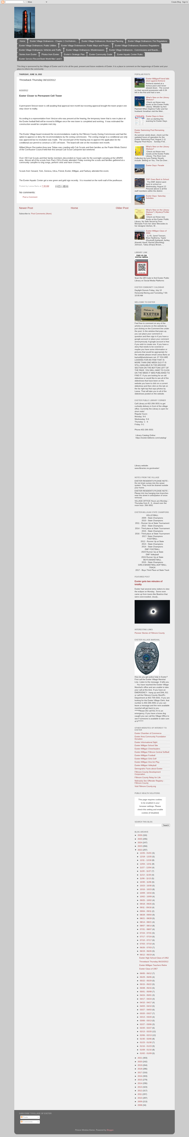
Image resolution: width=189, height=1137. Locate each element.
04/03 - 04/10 (146, 1006)
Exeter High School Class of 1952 (154, 958)
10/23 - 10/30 (146, 886)
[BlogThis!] (59, 186)
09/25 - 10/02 (146, 900)
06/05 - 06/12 (146, 973)
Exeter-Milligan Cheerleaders (147, 749)
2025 (140, 839)
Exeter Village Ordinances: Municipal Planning (102, 41)
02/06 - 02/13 (146, 1035)
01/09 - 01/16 (146, 1050)
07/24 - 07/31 (146, 933)
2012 (140, 1091)
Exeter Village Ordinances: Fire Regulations (147, 41)
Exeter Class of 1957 (148, 969)
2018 (140, 1069)
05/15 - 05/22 (146, 984)
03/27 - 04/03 (146, 1010)
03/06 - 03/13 (146, 1021)
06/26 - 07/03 (146, 948)
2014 (140, 1083)
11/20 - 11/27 (146, 871)
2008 (140, 1105)
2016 (140, 1076)
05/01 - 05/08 (146, 992)
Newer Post (26, 208)
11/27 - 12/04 (146, 868)
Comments (27, 1122)
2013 (140, 1087)
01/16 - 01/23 (146, 1046)
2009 (140, 1102)
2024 (140, 843)
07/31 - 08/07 (146, 929)
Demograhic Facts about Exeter (148, 769)
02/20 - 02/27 (146, 1028)
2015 (140, 1080)
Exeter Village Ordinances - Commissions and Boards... (134, 50)
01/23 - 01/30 (146, 1042)
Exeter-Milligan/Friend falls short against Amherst (157, 80)
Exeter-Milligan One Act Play (147, 762)
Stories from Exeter (28, 54)
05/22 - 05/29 (146, 981)
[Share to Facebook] (64, 186)
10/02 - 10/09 (146, 897)
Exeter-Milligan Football (145, 755)
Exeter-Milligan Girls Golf (145, 759)
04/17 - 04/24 (146, 999)
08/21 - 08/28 (146, 918)
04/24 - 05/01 (146, 995)
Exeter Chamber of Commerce (148, 733)
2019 (140, 1065)
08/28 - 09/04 (146, 915)
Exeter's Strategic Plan (74, 54)
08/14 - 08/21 (146, 922)
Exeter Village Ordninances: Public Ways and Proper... (85, 45)
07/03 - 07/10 (146, 944)
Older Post (122, 208)
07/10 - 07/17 (146, 940)
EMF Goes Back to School (157, 179)
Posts (25, 1117)
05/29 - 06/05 (146, 977)
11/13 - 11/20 (146, 875)
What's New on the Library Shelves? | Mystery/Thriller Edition (157, 212)
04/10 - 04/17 (146, 1002)
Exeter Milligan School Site (146, 745)
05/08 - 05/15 (146, 988)
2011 (140, 1094)
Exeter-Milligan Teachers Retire (153, 965)
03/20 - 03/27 (146, 1013)
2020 (140, 1062)
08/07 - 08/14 (146, 926)
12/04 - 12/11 (146, 864)
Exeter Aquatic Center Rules (130, 54)
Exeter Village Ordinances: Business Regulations (137, 45)
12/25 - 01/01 (146, 853)
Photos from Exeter (50, 54)
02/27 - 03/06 (146, 1024)
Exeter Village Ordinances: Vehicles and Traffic (40, 50)
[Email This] (56, 186)
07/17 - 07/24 (146, 937)
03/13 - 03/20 (146, 1017)
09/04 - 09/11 (146, 911)
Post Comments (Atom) (41, 214)
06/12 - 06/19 (146, 955)
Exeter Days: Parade (155, 165)
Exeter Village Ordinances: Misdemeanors (85, 50)
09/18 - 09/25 (146, 904)
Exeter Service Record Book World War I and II (40, 59)
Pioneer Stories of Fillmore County (150, 633)
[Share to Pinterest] (67, 186)
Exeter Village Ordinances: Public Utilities (37, 45)
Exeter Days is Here (154, 116)
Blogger (110, 1130)
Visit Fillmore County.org (145, 786)
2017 (140, 1073)
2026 (140, 835)
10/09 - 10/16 (146, 893)
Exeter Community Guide (100, 54)
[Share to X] (61, 186)
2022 (140, 850)
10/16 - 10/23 (146, 889)
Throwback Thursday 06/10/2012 (153, 962)
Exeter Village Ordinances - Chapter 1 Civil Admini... (53, 41)
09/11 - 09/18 (146, 907)
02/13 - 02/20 (146, 1031)
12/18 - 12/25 (146, 857)
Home (22, 41)
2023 (140, 846)
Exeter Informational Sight (146, 742)
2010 (140, 1098)
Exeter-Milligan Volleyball (145, 765)
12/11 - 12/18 (146, 860)
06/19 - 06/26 (146, 951)
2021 (140, 1058)
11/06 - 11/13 (146, 878)
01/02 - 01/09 (146, 1053)
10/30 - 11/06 (146, 882)
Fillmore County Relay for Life (148, 777)
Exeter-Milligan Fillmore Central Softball (152, 752)
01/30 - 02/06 (146, 1039)
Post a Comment (30, 197)
